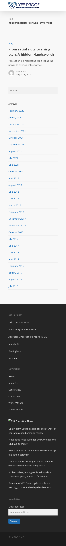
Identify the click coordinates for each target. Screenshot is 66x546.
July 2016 (13, 286)
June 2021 (13, 164)
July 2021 (13, 157)
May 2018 (13, 198)
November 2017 (17, 225)
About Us (13, 383)
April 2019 (13, 178)
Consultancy (14, 389)
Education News (24, 421)
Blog (10, 43)
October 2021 (15, 137)
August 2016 (15, 279)
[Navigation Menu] (56, 5)
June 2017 (13, 245)
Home (11, 376)
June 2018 (13, 191)
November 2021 (17, 130)
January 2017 (15, 272)
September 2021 (17, 144)
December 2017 (17, 218)
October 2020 (15, 171)
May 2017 (13, 252)
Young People (15, 409)
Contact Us (14, 396)
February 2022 (16, 110)
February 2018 (16, 211)
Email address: (16, 506)
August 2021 (15, 151)
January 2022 (15, 117)
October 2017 (15, 232)
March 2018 (14, 205)
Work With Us (15, 402)
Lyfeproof (21, 71)
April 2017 (13, 259)
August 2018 (15, 184)
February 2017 (16, 265)
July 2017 (13, 238)
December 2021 (17, 124)
